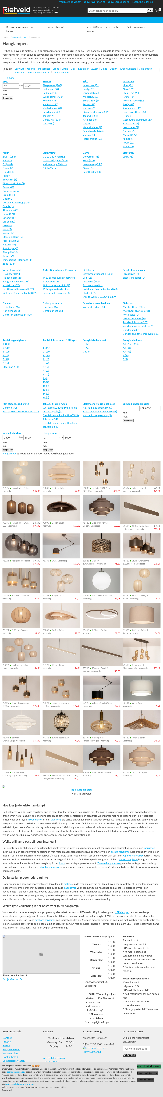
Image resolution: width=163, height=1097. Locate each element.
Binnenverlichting (18, 37)
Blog (148, 18)
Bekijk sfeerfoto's (12, 979)
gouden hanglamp (128, 859)
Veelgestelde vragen (14, 1061)
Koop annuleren (11, 1049)
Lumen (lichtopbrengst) (136, 404)
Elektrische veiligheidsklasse (99, 404)
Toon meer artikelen (81, 790)
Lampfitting (49, 153)
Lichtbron (128, 153)
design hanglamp (120, 852)
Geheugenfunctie (53, 303)
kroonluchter (35, 819)
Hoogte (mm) (50, 433)
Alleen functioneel (145, 1080)
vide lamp (56, 819)
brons (62, 863)
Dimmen (8, 303)
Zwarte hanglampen (108, 863)
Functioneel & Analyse (147, 1073)
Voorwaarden (10, 1053)
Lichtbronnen (114, 18)
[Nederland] (157, 3)
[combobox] (117, 10)
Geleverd (128, 303)
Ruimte (47, 81)
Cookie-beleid (10, 1057)
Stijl (85, 81)
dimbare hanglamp (45, 920)
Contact (7, 1038)
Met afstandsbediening (16, 404)
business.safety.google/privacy (19, 1084)
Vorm (86, 153)
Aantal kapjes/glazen (15, 340)
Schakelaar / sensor (134, 270)
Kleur (6, 153)
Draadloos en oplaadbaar (97, 303)
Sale (134, 18)
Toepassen (8, 98)
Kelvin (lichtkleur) (13, 433)
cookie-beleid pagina (16, 1072)
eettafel (68, 884)
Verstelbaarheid (12, 270)
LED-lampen (122, 912)
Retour (6, 1045)
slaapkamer (70, 888)
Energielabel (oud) (133, 340)
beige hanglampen (49, 867)
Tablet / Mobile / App (55, 404)
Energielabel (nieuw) (94, 340)
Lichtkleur (89, 270)
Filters (10, 77)
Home (6, 18)
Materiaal (128, 81)
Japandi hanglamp (133, 855)
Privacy (7, 1041)
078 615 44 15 (51, 1062)
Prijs (5, 81)
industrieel (150, 848)
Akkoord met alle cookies (149, 1066)
